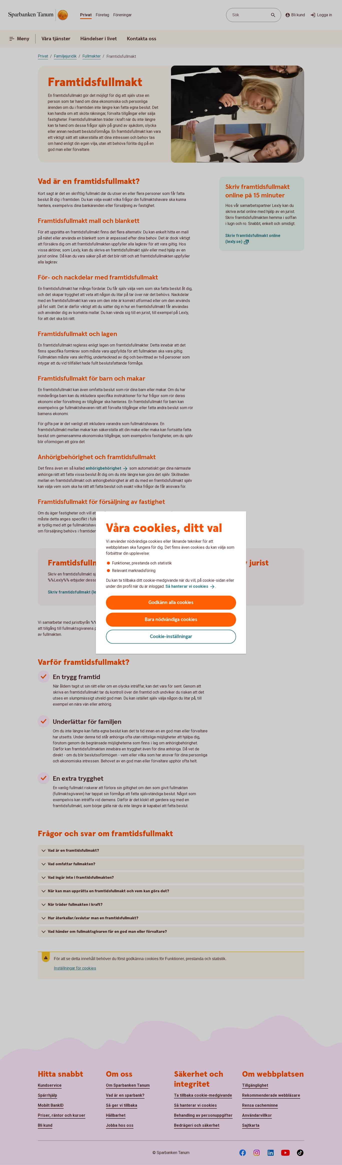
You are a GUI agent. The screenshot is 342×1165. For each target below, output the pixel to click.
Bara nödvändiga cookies (171, 619)
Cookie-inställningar (171, 636)
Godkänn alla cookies (171, 602)
